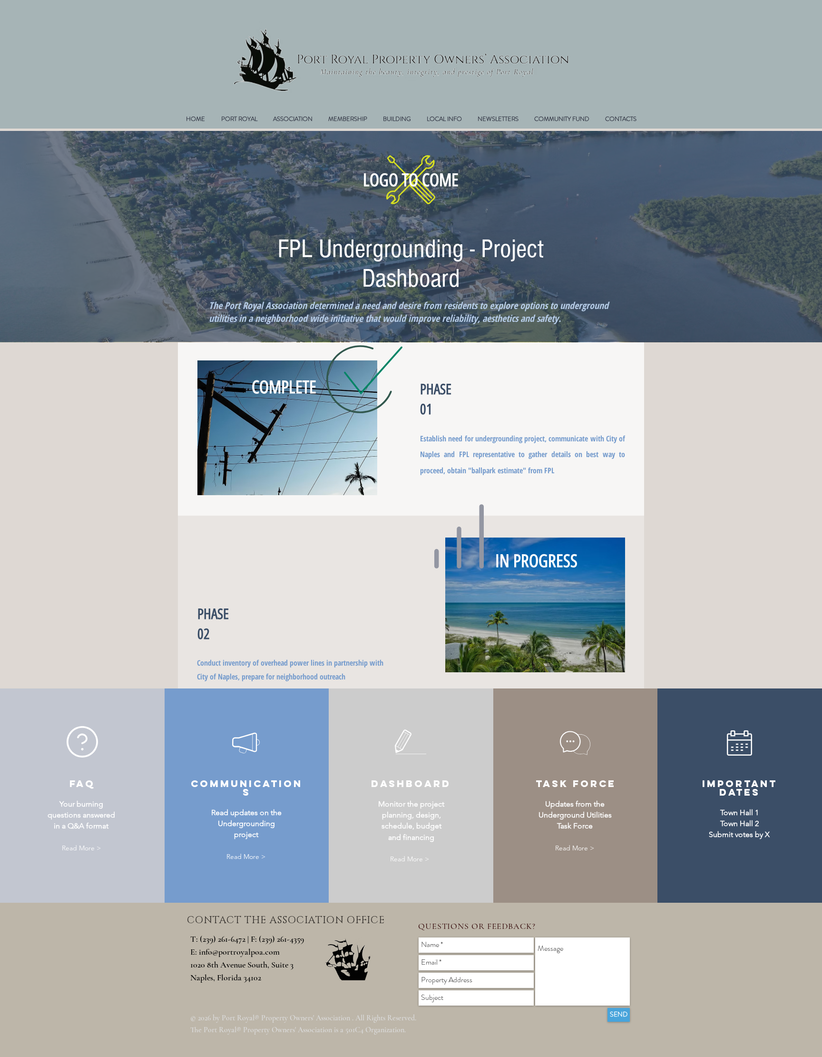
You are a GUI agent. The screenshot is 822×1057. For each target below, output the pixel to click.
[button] (347, 119)
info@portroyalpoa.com (239, 952)
